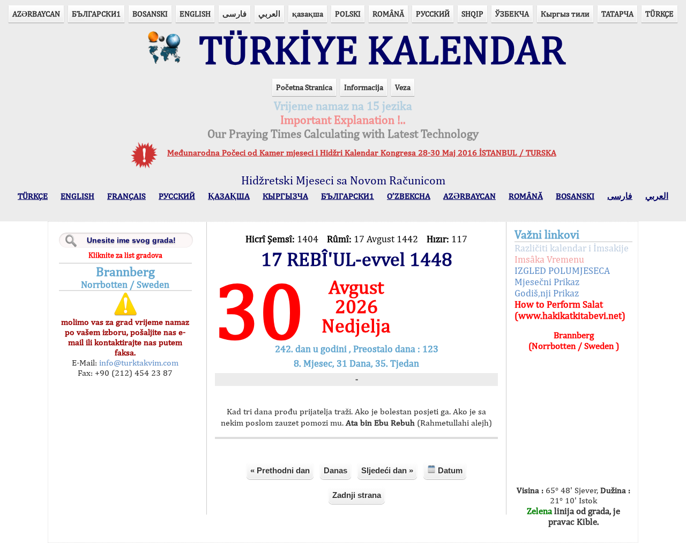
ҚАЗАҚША (229, 196)
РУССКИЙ (433, 13)
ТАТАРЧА (617, 13)
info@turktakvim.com (137, 363)
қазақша (307, 13)
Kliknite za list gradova (125, 255)
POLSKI (348, 13)
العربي (269, 13)
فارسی (234, 13)
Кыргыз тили (565, 13)
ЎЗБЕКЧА (512, 13)
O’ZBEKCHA (408, 196)
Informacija (363, 87)
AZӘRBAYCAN (36, 13)
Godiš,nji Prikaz (546, 293)
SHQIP (472, 13)
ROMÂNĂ (388, 13)
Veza (403, 87)
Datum (449, 470)
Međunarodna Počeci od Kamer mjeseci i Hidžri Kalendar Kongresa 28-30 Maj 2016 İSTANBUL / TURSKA (361, 152)
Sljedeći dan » (387, 470)
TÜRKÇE (659, 13)
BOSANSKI (150, 13)
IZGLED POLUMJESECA (562, 270)
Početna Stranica (304, 87)
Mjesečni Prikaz (546, 281)
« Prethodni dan (280, 470)
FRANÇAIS (126, 196)
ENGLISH (195, 13)
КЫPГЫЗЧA (285, 196)
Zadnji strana (356, 495)
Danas (335, 470)
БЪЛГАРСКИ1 (96, 13)
